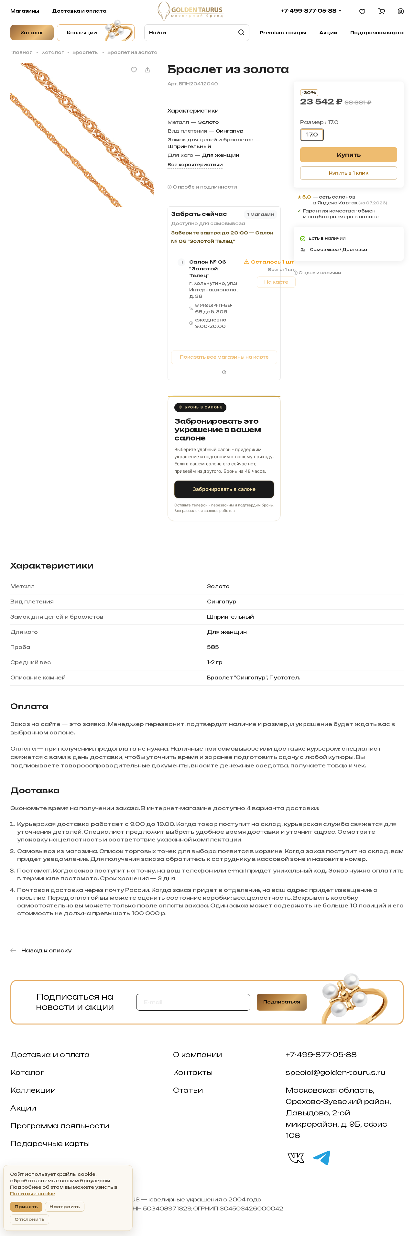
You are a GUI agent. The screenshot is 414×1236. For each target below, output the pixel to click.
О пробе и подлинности (205, 187)
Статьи (188, 1090)
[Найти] (241, 32)
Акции (23, 1108)
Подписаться (281, 1001)
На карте (276, 282)
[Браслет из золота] (82, 135)
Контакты (192, 1072)
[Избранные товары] (362, 11)
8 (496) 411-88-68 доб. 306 (214, 308)
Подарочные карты (50, 1143)
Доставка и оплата (50, 1054)
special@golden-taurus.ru (336, 1072)
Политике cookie (32, 1193)
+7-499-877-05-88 (308, 11)
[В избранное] (134, 70)
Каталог (27, 1072)
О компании (197, 1054)
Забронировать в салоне (224, 489)
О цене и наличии (320, 272)
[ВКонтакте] (295, 1157)
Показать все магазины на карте (224, 357)
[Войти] (401, 11)
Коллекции (33, 1090)
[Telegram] (321, 1157)
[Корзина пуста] (381, 11)
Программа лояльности (59, 1126)
